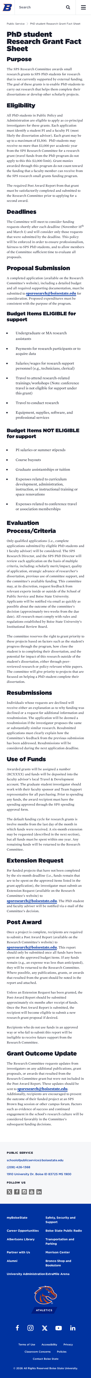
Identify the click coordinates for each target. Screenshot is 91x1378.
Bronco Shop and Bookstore (58, 1263)
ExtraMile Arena (57, 1274)
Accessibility (49, 1344)
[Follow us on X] (9, 1191)
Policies (61, 1351)
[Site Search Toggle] (68, 7)
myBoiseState (17, 1217)
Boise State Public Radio (64, 1230)
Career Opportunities (23, 1230)
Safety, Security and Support (60, 1220)
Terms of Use (26, 1344)
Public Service (16, 23)
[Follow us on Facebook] (16, 1191)
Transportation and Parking (60, 1241)
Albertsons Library (20, 1239)
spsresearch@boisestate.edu (51, 293)
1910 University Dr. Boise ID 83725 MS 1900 (39, 1174)
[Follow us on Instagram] (24, 1191)
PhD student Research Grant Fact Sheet (55, 23)
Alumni (12, 1261)
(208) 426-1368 (18, 1167)
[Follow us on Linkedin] (39, 1191)
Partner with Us (18, 1252)
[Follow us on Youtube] (31, 1191)
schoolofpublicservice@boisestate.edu (35, 1160)
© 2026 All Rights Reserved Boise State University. (45, 1368)
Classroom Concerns (38, 1351)
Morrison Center (58, 1252)
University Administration (26, 1274)
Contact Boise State (45, 1358)
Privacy (68, 1344)
